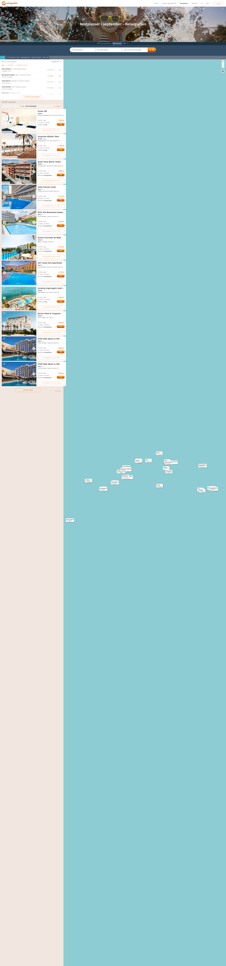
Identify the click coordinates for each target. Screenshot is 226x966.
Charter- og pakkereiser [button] (169, 3)
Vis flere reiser (28, 390)
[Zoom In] (223, 61)
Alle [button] (3, 65)
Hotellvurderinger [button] (36, 57)
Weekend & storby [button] (22, 65)
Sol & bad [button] (10, 65)
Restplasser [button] (184, 3)
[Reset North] (223, 66)
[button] (83, 49)
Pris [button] (18, 57)
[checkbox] (7, 57)
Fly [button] (202, 3)
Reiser (156, 3)
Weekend (194, 3)
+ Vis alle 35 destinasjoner (31, 97)
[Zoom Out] (223, 64)
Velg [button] (59, 70)
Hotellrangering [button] (25, 57)
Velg (61, 124)
